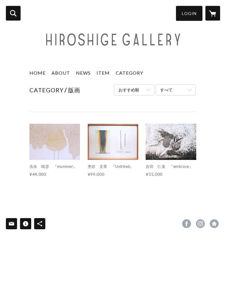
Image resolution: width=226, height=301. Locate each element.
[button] (189, 13)
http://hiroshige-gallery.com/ (214, 223)
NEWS (83, 73)
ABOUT (60, 73)
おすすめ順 (129, 89)
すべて (166, 89)
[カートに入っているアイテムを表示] (212, 13)
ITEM (103, 73)
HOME (37, 73)
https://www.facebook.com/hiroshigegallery (186, 223)
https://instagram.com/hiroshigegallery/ (200, 223)
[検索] (13, 13)
